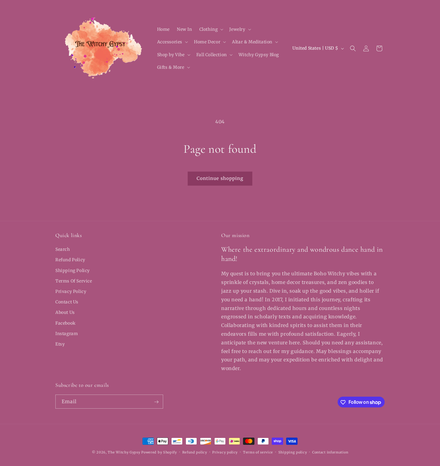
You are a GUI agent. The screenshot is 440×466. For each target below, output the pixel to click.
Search (62, 249)
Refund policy (194, 452)
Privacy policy (225, 452)
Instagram (66, 333)
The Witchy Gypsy (124, 452)
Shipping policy (292, 452)
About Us (65, 312)
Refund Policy (70, 260)
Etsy (60, 344)
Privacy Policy (70, 291)
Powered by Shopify (159, 452)
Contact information (330, 452)
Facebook (65, 323)
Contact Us (66, 302)
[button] (211, 29)
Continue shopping (220, 178)
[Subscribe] (156, 402)
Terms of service (258, 452)
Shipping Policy (72, 270)
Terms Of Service (73, 281)
